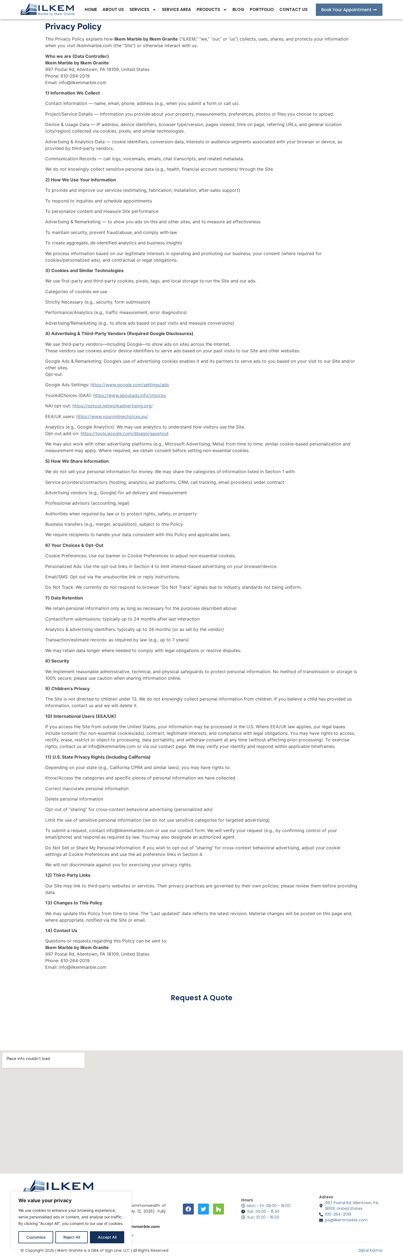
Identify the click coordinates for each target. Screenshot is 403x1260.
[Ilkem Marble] (48, 9)
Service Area (176, 9)
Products (208, 9)
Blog (238, 9)
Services (139, 9)
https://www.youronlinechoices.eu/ (112, 416)
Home (91, 9)
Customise (36, 1237)
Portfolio (262, 9)
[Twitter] (203, 1209)
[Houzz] (218, 1209)
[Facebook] (188, 1209)
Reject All (71, 1237)
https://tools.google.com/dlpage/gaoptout (125, 433)
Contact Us (293, 9)
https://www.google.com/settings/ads (129, 384)
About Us (113, 9)
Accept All (107, 1237)
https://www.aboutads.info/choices (129, 395)
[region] (71, 1220)
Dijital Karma (370, 1250)
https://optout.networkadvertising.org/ (112, 405)
